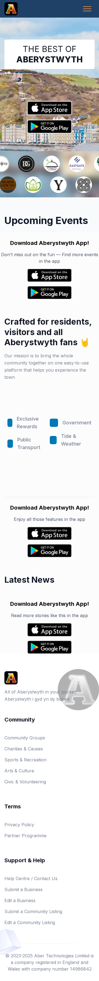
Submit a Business (23, 889)
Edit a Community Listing (29, 922)
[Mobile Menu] (87, 9)
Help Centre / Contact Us (30, 878)
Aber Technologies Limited (61, 955)
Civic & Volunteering (25, 781)
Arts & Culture (19, 770)
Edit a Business (19, 900)
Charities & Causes (23, 748)
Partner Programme (25, 835)
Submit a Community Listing (33, 911)
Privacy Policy (19, 824)
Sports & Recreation (25, 759)
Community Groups (24, 737)
